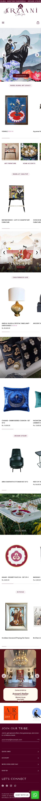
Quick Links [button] (6, 751)
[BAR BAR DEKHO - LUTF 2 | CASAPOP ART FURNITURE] (16, 198)
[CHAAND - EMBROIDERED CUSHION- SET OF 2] (16, 399)
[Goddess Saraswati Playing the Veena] (16, 616)
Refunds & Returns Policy (12, 797)
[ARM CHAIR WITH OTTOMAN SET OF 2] (16, 460)
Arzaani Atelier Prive (11, 794)
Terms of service (8, 796)
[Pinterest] (7, 786)
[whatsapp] (15, 786)
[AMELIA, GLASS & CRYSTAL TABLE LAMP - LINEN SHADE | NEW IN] (16, 302)
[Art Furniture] (10, 151)
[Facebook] (3, 786)
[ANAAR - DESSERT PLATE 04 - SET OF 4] (16, 556)
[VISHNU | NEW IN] (16, 110)
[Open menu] (5, 22)
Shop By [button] (5, 771)
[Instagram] (11, 786)
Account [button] (5, 758)
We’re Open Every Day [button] (10, 764)
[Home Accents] (29, 151)
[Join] (37, 739)
